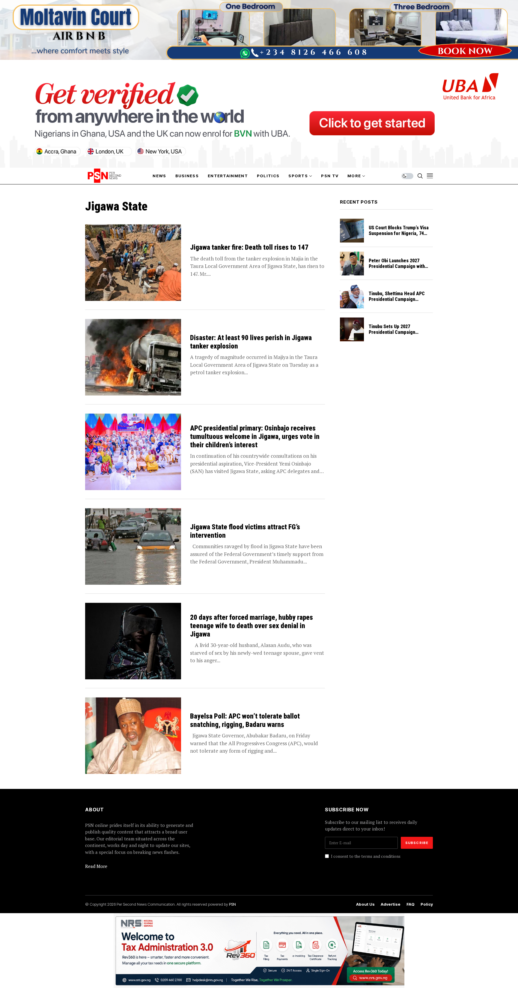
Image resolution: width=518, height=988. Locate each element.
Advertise (390, 904)
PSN (232, 904)
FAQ (410, 904)
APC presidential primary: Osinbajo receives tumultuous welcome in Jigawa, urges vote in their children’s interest (255, 436)
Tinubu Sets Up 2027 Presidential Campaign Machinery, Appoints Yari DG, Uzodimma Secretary (398, 335)
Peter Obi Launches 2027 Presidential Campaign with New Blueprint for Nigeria (397, 266)
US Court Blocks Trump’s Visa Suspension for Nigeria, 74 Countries (399, 233)
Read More (96, 866)
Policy (427, 904)
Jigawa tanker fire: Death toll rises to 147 (249, 247)
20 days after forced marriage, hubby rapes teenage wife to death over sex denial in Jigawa (251, 625)
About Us (365, 904)
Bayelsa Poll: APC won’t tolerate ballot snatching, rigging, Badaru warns (245, 720)
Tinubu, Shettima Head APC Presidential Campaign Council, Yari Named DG (397, 299)
